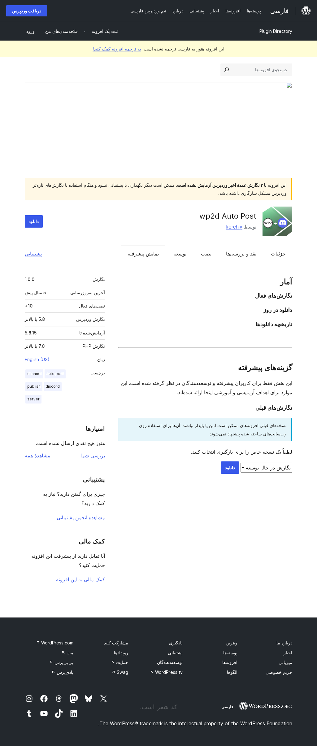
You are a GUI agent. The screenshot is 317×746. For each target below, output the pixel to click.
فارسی (227, 706)
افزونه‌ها (229, 662)
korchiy (234, 227)
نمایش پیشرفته (143, 254)
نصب (206, 254)
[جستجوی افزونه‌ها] (226, 69)
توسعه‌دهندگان (170, 662)
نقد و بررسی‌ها (241, 254)
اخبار (288, 652)
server (33, 399)
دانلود (34, 221)
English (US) (37, 359)
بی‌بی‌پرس (61, 662)
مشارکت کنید (116, 642)
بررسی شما (92, 455)
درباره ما (284, 642)
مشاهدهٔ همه (37, 455)
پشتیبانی (33, 254)
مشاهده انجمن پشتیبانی (81, 517)
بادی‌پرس (62, 672)
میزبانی (285, 662)
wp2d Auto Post (227, 216)
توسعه (179, 254)
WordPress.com (54, 642)
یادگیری (176, 642)
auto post (55, 373)
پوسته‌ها (230, 652)
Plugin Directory (275, 31)
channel (34, 373)
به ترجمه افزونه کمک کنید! (117, 48)
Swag (119, 672)
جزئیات (278, 254)
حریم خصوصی (279, 672)
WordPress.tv (166, 672)
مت (67, 652)
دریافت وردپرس (26, 10)
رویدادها (121, 652)
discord (53, 386)
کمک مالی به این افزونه (80, 579)
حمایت (119, 662)
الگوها (232, 672)
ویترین (231, 642)
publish (34, 386)
